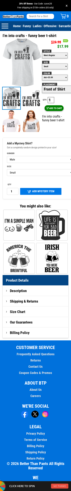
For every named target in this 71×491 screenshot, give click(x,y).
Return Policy (35, 458)
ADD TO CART (55, 108)
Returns (35, 360)
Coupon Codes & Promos (35, 373)
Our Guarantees (21, 322)
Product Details (17, 280)
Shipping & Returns (24, 301)
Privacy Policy (35, 433)
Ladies (37, 26)
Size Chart (17, 312)
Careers (35, 396)
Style (47, 51)
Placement (50, 84)
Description (18, 291)
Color (47, 73)
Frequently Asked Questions (35, 354)
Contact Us (35, 367)
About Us (36, 390)
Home (17, 26)
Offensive (50, 26)
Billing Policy (20, 333)
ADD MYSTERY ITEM (43, 191)
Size (46, 62)
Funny (27, 26)
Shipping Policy (35, 452)
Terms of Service (35, 440)
